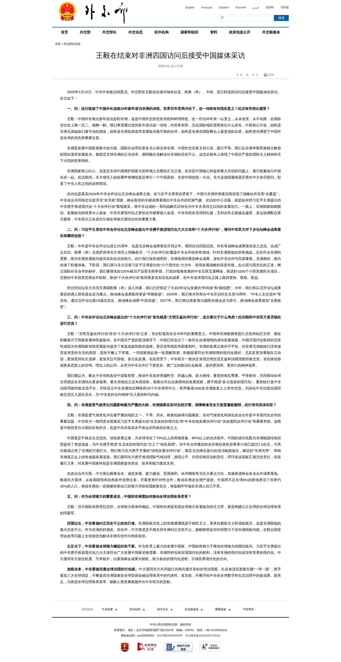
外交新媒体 (271, 32)
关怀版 (285, 7)
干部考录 (248, 609)
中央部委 (107, 609)
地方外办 (162, 609)
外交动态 (135, 32)
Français (206, 7)
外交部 (85, 32)
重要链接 (220, 609)
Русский (241, 7)
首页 (64, 32)
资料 (213, 32)
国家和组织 (189, 32)
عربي (256, 7)
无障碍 (270, 7)
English (190, 7)
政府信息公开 (239, 32)
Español (224, 7)
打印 (271, 74)
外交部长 (109, 32)
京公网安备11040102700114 (202, 635)
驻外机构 (162, 32)
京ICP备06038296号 (169, 635)
